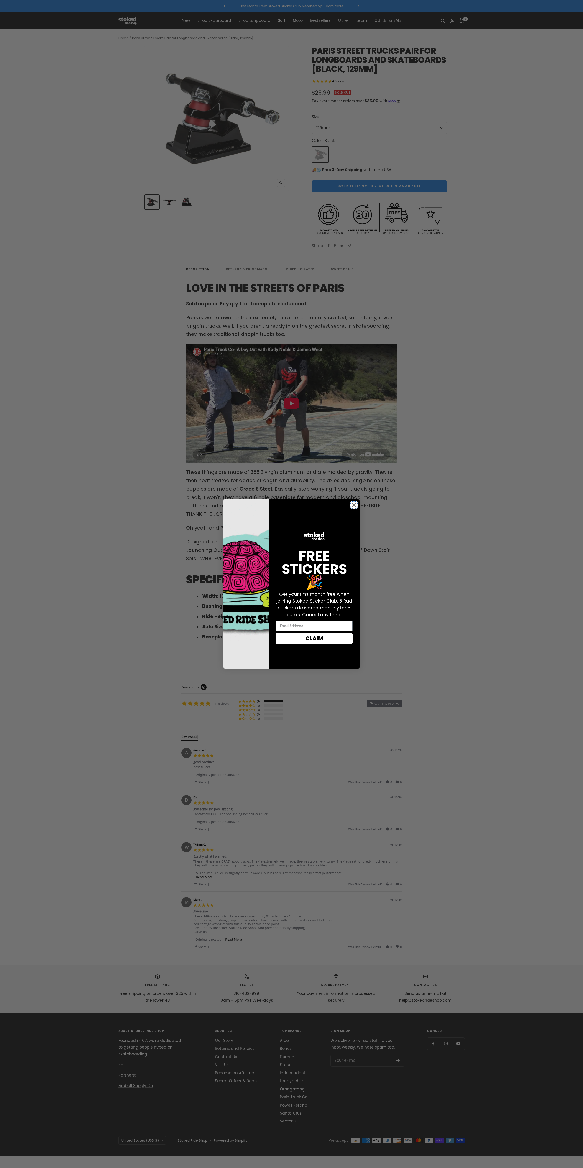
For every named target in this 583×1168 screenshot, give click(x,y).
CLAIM (314, 638)
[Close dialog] (354, 505)
